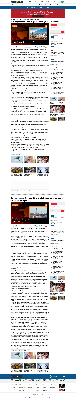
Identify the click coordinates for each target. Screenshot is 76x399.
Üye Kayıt (51, 386)
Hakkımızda (27, 397)
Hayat (44, 7)
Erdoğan (12, 350)
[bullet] (24, 190)
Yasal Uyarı (49, 397)
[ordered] (23, 190)
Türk (26, 154)
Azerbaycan (13, 154)
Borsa (12, 380)
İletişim (30, 397)
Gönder (14, 190)
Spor (32, 4)
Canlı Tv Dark (21, 384)
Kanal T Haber (13, 19)
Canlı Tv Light (13, 387)
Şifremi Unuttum (52, 387)
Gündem (23, 4)
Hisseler (44, 380)
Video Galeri (45, 386)
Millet (23, 154)
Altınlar (37, 384)
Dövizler (37, 386)
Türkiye (28, 350)
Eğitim (41, 7)
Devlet (20, 154)
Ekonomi (28, 4)
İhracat (16, 350)
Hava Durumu (31, 380)
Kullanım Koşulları (44, 397)
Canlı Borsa (29, 384)
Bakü (17, 154)
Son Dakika (13, 4)
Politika (48, 7)
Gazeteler (56, 4)
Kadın (36, 4)
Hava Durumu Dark (14, 384)
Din (38, 7)
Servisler (18, 4)
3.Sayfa (28, 7)
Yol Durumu (55, 380)
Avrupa (32, 7)
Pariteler (49, 380)
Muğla (25, 350)
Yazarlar (51, 4)
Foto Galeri (41, 4)
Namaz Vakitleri (18, 380)
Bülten (35, 7)
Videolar (46, 4)
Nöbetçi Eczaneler (22, 387)
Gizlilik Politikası (34, 397)
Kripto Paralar (62, 380)
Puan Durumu (38, 380)
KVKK (40, 397)
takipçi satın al (21, 390)
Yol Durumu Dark (13, 386)
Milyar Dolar (20, 350)
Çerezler (38, 397)
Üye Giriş (50, 384)
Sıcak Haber (45, 390)
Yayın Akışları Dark (22, 386)
